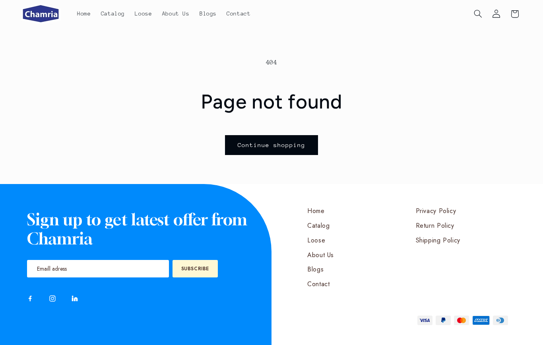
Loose (316, 240)
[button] (478, 14)
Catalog (318, 225)
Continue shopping (272, 144)
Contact (318, 284)
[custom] (30, 298)
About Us (320, 255)
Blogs (315, 269)
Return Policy (435, 225)
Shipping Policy (438, 240)
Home (316, 210)
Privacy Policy (436, 210)
